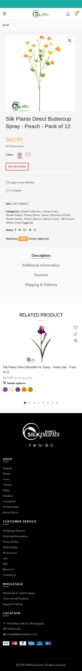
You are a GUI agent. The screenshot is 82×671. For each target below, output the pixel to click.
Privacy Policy (11, 541)
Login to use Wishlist (22, 182)
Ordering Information (15, 536)
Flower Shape (14, 215)
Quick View (75, 341)
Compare (16, 190)
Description (41, 255)
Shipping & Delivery (41, 284)
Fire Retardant (11, 507)
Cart (5, 558)
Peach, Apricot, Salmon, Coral (41, 219)
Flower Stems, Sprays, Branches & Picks (47, 215)
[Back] (5, 24)
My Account (10, 553)
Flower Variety (14, 219)
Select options (16, 383)
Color (9, 154)
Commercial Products (15, 598)
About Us (8, 569)
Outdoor (8, 496)
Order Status (10, 547)
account (68, 14)
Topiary (7, 484)
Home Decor (10, 512)
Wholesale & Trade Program (19, 593)
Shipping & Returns (14, 530)
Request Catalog (12, 604)
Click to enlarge (69, 40)
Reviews (41, 275)
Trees (6, 479)
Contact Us (9, 575)
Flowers (7, 468)
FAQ (5, 564)
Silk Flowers (68, 219)
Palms (6, 490)
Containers (9, 501)
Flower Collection (31, 211)
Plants (6, 473)
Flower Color (50, 211)
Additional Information (41, 265)
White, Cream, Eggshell (19, 222)
